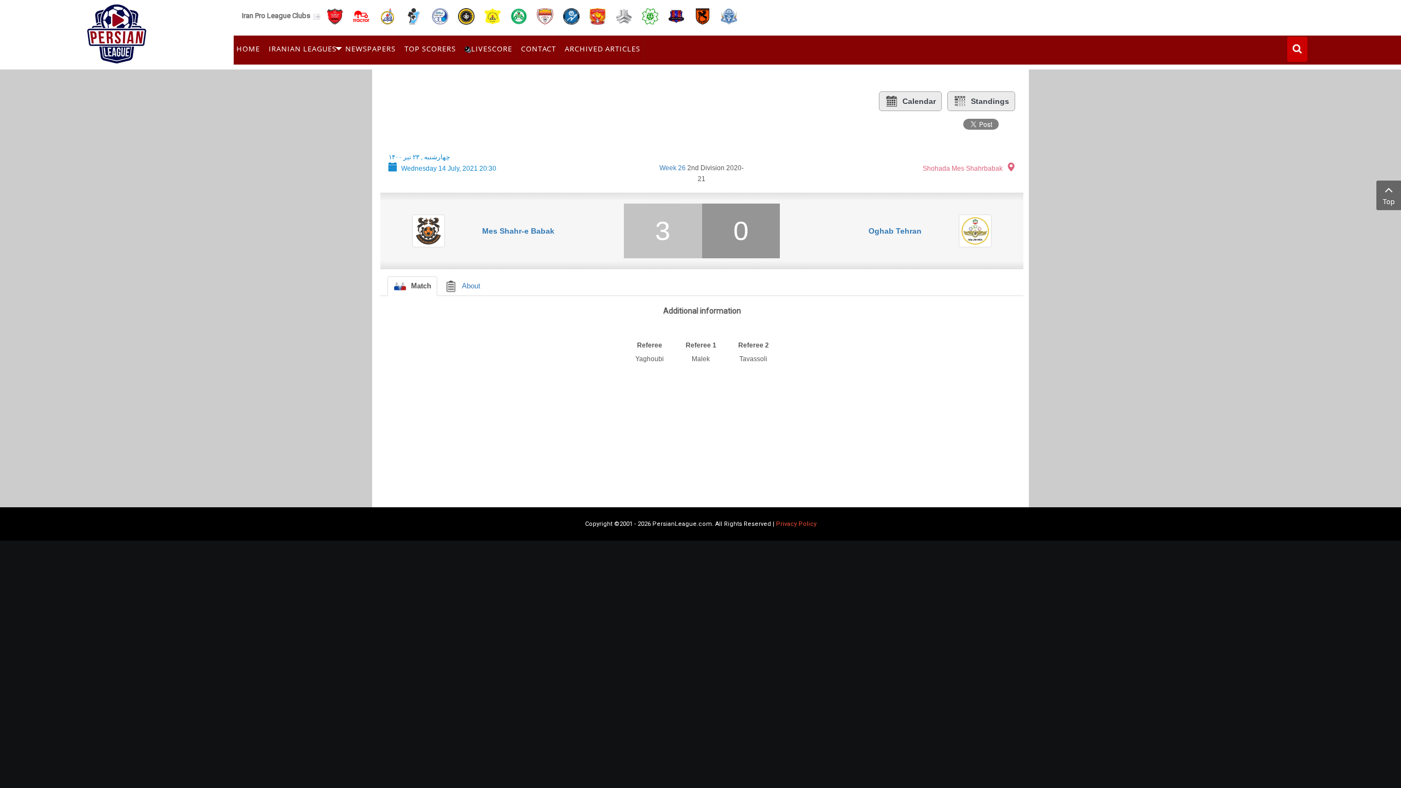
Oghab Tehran (895, 231)
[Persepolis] (335, 15)
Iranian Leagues (303, 49)
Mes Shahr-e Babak (518, 231)
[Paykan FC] (414, 15)
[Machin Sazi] (650, 15)
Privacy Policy (796, 524)
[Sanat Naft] (492, 15)
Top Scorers (430, 49)
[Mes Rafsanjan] (702, 15)
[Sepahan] (466, 15)
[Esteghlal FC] (440, 15)
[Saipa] (624, 16)
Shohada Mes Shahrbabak (963, 168)
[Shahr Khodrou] (597, 15)
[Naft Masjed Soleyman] (387, 15)
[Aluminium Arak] (729, 15)
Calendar (919, 101)
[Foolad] (545, 15)
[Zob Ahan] (519, 15)
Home (248, 49)
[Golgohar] (571, 15)
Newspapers (370, 49)
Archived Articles (602, 49)
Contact (538, 49)
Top (1389, 202)
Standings (990, 101)
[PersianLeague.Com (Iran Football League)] (116, 31)
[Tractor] (361, 15)
